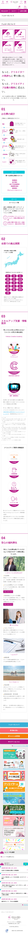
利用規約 (19, 921)
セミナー (14, 11)
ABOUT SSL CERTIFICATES (17, 930)
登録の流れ (14, 730)
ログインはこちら (14, 741)
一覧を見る (25, 904)
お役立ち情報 (23, 11)
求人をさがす (4, 11)
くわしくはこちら (8, 591)
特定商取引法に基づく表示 (14, 923)
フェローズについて (14, 724)
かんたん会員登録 (15, 736)
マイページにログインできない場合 (20, 745)
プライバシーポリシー (11, 921)
